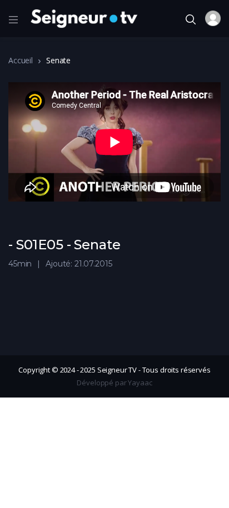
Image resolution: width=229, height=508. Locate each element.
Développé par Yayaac (114, 383)
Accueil (20, 60)
